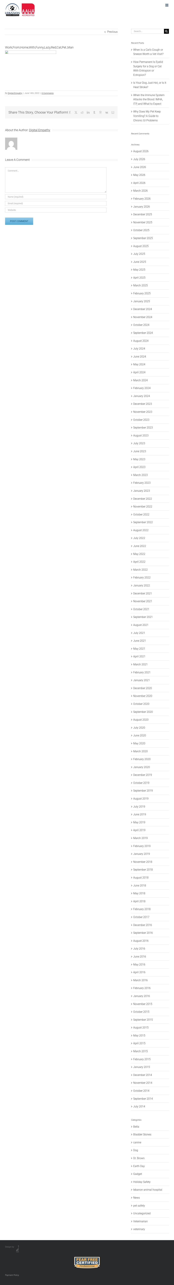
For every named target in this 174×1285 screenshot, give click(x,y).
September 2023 (143, 427)
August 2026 (141, 151)
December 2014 (142, 1075)
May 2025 (139, 269)
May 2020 (139, 743)
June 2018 (139, 885)
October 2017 (141, 917)
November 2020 (142, 696)
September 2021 (143, 617)
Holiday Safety (142, 1182)
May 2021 (139, 648)
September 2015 (143, 1019)
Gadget (137, 1174)
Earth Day (139, 1166)
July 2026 (139, 159)
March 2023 (140, 475)
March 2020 (140, 751)
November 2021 (142, 601)
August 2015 (141, 1027)
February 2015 (142, 1059)
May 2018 (139, 893)
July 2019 (139, 806)
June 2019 (139, 814)
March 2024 (140, 380)
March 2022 (140, 569)
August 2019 (141, 798)
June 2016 (139, 956)
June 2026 (139, 167)
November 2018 (142, 861)
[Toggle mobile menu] (167, 5)
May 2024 (139, 364)
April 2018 (139, 901)
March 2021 (140, 664)
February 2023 (142, 482)
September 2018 (143, 869)
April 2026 (139, 183)
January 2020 (141, 767)
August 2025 (141, 246)
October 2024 (141, 325)
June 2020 (139, 735)
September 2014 (143, 1098)
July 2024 (139, 348)
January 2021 (141, 680)
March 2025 (140, 285)
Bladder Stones (142, 1134)
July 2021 (139, 633)
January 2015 (141, 1067)
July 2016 (139, 948)
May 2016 (139, 964)
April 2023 (139, 467)
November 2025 (142, 222)
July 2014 (139, 1106)
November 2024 (142, 317)
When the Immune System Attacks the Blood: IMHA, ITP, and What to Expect (148, 99)
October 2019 (141, 782)
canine (137, 1142)
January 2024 (141, 396)
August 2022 (141, 530)
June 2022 (139, 546)
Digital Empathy (15, 93)
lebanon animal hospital (147, 1189)
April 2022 (139, 561)
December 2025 (142, 214)
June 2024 (139, 356)
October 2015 (141, 1011)
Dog (135, 1150)
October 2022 (141, 514)
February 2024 (142, 388)
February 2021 (142, 672)
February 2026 (142, 198)
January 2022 (141, 585)
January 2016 (141, 996)
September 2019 (143, 790)
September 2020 (143, 711)
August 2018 (141, 877)
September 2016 (143, 932)
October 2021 (141, 609)
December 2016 (142, 925)
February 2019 (142, 846)
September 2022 (143, 522)
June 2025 (139, 261)
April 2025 (139, 277)
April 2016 (139, 972)
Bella (136, 1126)
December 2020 (142, 688)
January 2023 (141, 490)
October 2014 (141, 1090)
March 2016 (140, 980)
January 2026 (141, 206)
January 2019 (141, 853)
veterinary (139, 1229)
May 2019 (139, 822)
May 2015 (139, 1035)
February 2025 (142, 293)
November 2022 (142, 506)
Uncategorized (142, 1213)
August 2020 (141, 719)
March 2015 (140, 1051)
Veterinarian (140, 1221)
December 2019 (142, 775)
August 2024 (141, 340)
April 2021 (139, 656)
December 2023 (142, 403)
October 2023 (141, 419)
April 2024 (139, 372)
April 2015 (139, 1043)
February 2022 (142, 577)
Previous (112, 31)
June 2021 (139, 640)
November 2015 (142, 1004)
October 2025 (141, 230)
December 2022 (142, 498)
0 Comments (48, 93)
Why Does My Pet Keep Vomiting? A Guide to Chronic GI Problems (147, 116)
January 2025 (141, 301)
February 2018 (142, 909)
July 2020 (139, 727)
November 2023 (142, 411)
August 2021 (141, 625)
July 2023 (139, 443)
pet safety (139, 1205)
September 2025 (143, 238)
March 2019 (140, 838)
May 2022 (139, 554)
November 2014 (142, 1082)
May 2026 (139, 175)
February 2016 (142, 988)
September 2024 (143, 332)
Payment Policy (12, 1275)
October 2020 (141, 704)
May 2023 (139, 459)
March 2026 (140, 190)
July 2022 (139, 538)
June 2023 (139, 451)
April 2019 (139, 830)
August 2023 (141, 435)
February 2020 (142, 759)
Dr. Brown (139, 1158)
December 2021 (142, 593)
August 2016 (141, 940)
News (136, 1197)
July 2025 (139, 254)
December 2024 (142, 309)
